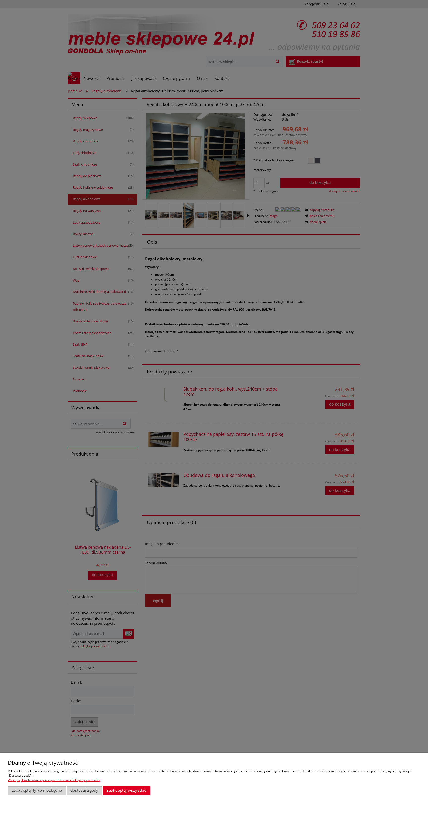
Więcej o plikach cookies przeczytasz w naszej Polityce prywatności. (54, 780)
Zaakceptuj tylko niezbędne (37, 790)
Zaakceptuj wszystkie (126, 790)
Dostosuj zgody (84, 790)
